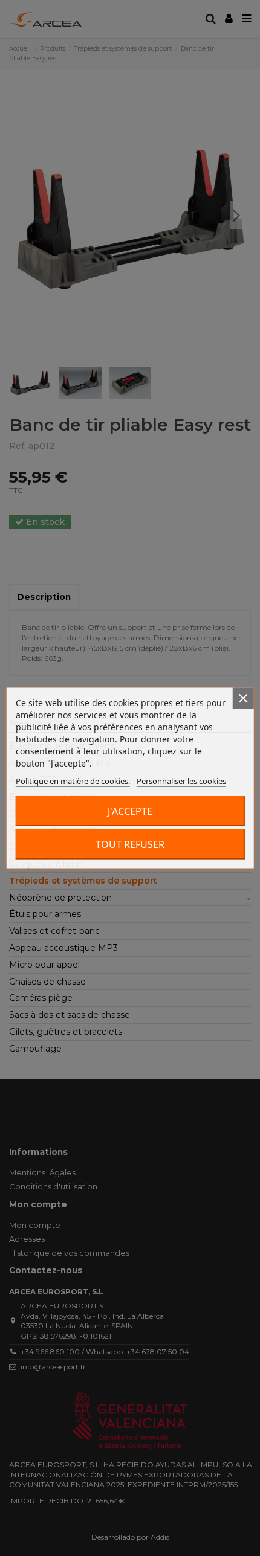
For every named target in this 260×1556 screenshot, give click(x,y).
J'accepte (130, 811)
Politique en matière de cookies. (73, 781)
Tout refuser (130, 844)
